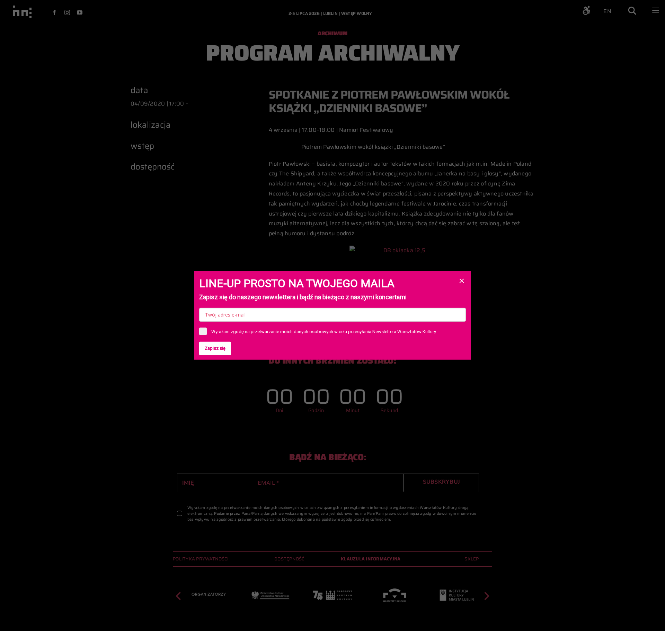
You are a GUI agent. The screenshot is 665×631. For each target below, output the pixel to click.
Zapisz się (215, 348)
